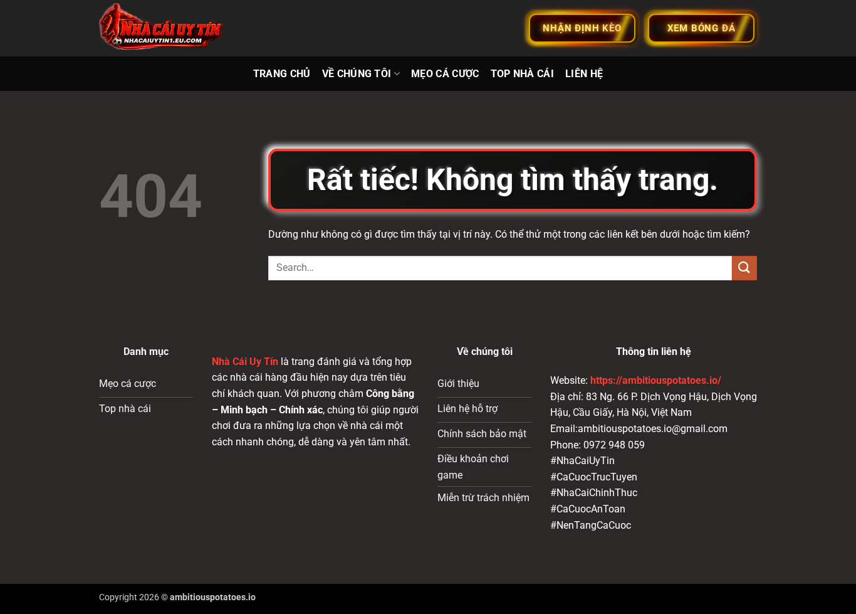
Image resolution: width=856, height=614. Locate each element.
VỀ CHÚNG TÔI (357, 74)
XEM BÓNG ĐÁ (701, 28)
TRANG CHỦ (282, 74)
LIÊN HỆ (584, 74)
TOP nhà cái (523, 74)
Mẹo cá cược (445, 74)
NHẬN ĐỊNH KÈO (582, 28)
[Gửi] (744, 268)
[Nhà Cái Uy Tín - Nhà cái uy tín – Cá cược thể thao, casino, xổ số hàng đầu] (161, 28)
